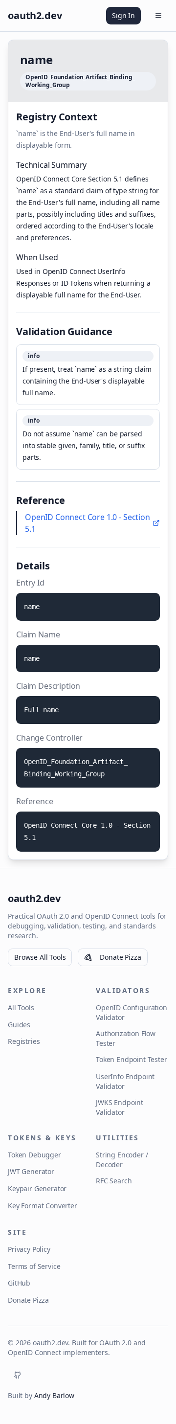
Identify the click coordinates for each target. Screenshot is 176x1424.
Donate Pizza (120, 957)
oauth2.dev (34, 898)
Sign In (123, 15)
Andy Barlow (54, 1395)
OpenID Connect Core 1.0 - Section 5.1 (87, 523)
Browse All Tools (40, 957)
